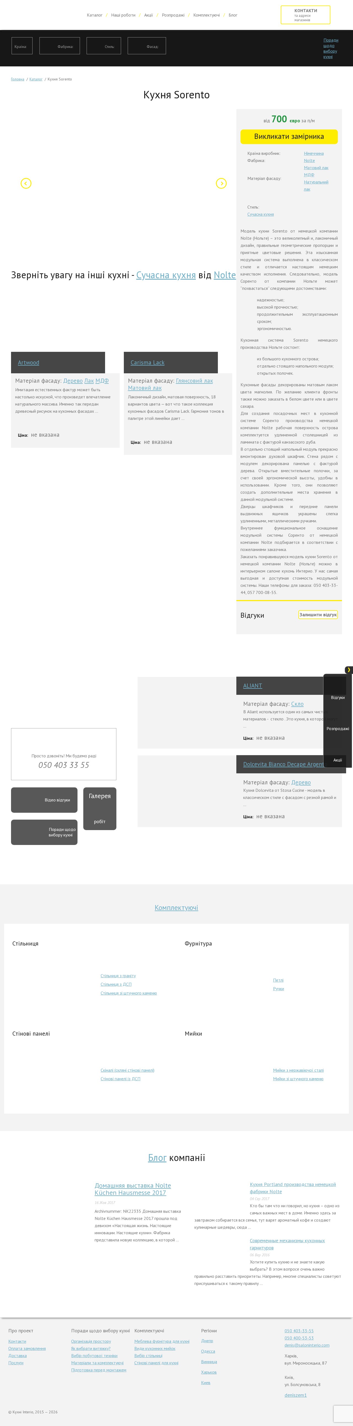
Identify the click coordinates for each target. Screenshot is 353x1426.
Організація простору (91, 1341)
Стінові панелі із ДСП (120, 1078)
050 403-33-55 (299, 1330)
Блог (233, 15)
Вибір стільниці (148, 1355)
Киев (205, 1382)
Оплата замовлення (27, 1348)
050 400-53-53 (299, 1338)
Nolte (225, 275)
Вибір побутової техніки (94, 1355)
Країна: (20, 46)
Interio (43, 15)
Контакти (17, 1341)
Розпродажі (173, 15)
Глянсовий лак (194, 380)
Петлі (278, 980)
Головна (17, 79)
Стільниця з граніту (118, 975)
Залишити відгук (318, 614)
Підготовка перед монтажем (98, 1370)
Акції (148, 15)
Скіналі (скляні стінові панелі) (127, 1070)
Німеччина (314, 153)
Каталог (94, 15)
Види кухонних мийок (154, 1348)
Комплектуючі (206, 15)
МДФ (102, 380)
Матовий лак (145, 387)
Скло (297, 703)
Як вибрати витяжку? (91, 1348)
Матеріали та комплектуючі (97, 1362)
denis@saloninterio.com (307, 1345)
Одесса (208, 1351)
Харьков (209, 1372)
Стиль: (109, 46)
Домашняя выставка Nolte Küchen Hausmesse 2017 (133, 1189)
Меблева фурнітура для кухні (161, 1341)
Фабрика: (65, 46)
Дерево (73, 380)
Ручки (278, 988)
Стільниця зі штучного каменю (129, 993)
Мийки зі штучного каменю (298, 1078)
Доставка (17, 1355)
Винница (209, 1361)
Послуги (15, 1362)
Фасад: (152, 46)
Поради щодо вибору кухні (330, 48)
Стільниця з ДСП (116, 984)
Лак (89, 380)
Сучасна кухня (166, 275)
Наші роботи (123, 15)
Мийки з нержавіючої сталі (298, 1070)
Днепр (207, 1340)
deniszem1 (296, 1395)
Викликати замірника (289, 136)
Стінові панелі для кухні (156, 1362)
